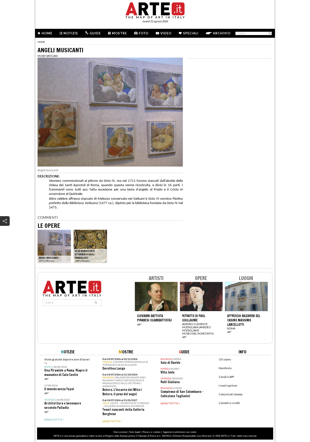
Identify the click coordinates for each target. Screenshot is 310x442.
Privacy (146, 432)
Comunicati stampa (230, 394)
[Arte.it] (155, 9)
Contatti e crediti (229, 402)
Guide (95, 33)
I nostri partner (228, 385)
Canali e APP (226, 376)
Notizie (70, 33)
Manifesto (225, 368)
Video (165, 33)
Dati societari (120, 432)
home (41, 41)
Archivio (222, 33)
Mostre (119, 33)
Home (47, 33)
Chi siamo (225, 359)
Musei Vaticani (48, 55)
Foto (143, 33)
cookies (157, 432)
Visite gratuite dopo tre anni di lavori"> (67, 367)
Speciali (191, 33)
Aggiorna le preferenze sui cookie (179, 432)
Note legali (134, 432)
